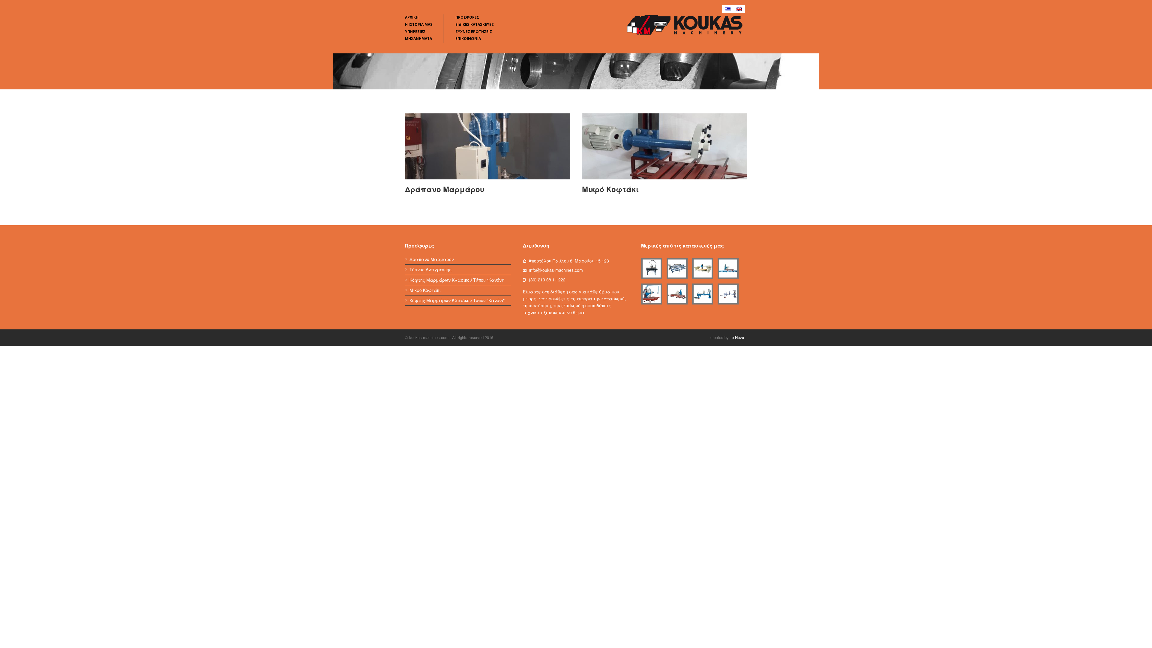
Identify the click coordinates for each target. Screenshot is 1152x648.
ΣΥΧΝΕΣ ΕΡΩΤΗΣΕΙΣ (473, 31)
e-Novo (738, 337)
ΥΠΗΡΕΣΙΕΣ (415, 31)
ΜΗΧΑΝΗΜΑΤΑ (418, 38)
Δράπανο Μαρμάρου (444, 189)
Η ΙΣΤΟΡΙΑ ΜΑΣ (419, 24)
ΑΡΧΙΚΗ (411, 17)
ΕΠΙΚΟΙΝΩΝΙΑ (468, 38)
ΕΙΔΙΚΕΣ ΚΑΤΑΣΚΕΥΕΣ (474, 24)
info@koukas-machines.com (556, 270)
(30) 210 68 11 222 (547, 280)
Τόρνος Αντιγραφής (431, 269)
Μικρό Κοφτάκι (610, 189)
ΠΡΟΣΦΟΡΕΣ (467, 17)
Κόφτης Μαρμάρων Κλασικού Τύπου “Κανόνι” (457, 280)
